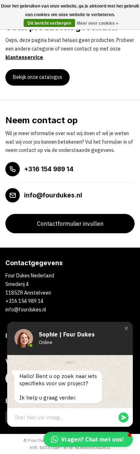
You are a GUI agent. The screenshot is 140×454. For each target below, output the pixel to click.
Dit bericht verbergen (49, 23)
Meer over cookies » (97, 23)
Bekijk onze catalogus (37, 77)
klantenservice (24, 57)
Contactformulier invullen (70, 223)
